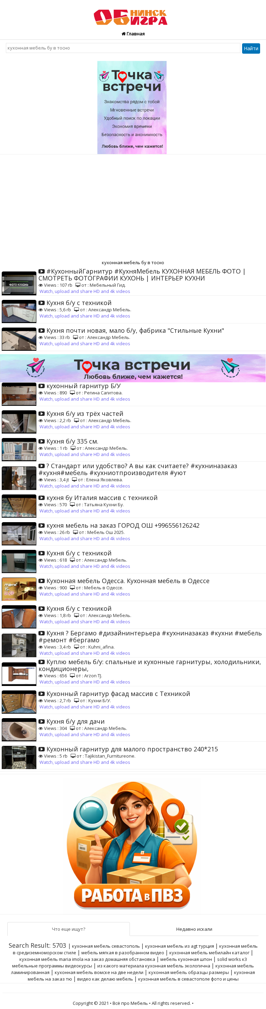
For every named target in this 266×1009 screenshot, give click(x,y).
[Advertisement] (133, 206)
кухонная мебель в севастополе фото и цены (188, 979)
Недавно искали (194, 929)
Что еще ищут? (68, 929)
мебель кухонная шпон (186, 959)
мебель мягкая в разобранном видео (122, 952)
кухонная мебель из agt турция (179, 946)
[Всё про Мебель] (133, 14)
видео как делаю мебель (105, 979)
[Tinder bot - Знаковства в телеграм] (133, 105)
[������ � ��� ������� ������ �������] (133, 844)
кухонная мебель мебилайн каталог (209, 952)
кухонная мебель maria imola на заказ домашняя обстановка (87, 959)
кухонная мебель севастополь (106, 946)
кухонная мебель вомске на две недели (99, 972)
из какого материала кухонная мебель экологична (153, 966)
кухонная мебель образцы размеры (189, 972)
